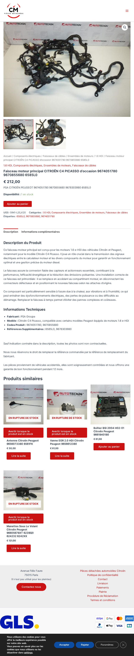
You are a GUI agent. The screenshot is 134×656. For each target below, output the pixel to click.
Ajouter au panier (17, 203)
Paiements (102, 587)
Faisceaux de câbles (54, 156)
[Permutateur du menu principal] (127, 10)
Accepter (64, 644)
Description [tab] (10, 231)
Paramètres (107, 644)
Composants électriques (27, 156)
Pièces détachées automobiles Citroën (102, 570)
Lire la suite (19, 455)
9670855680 (33, 216)
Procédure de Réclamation (102, 595)
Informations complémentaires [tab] (40, 231)
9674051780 (48, 216)
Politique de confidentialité (102, 575)
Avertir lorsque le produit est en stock (20, 433)
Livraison (102, 583)
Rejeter (85, 644)
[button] (125, 27)
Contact (102, 579)
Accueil (7, 156)
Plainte (103, 591)
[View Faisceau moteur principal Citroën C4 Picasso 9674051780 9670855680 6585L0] (18, 134)
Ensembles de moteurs (80, 156)
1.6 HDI (99, 156)
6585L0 (21, 216)
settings (28, 652)
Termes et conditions (102, 600)
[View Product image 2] (51, 134)
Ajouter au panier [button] (109, 446)
